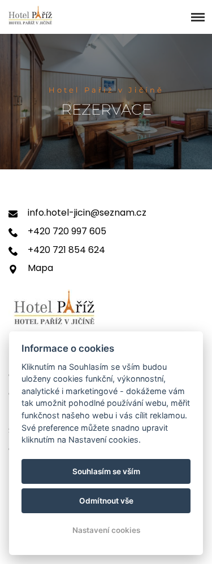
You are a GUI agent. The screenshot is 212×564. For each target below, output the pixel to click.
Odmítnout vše (106, 500)
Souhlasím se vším (106, 471)
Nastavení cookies (106, 530)
